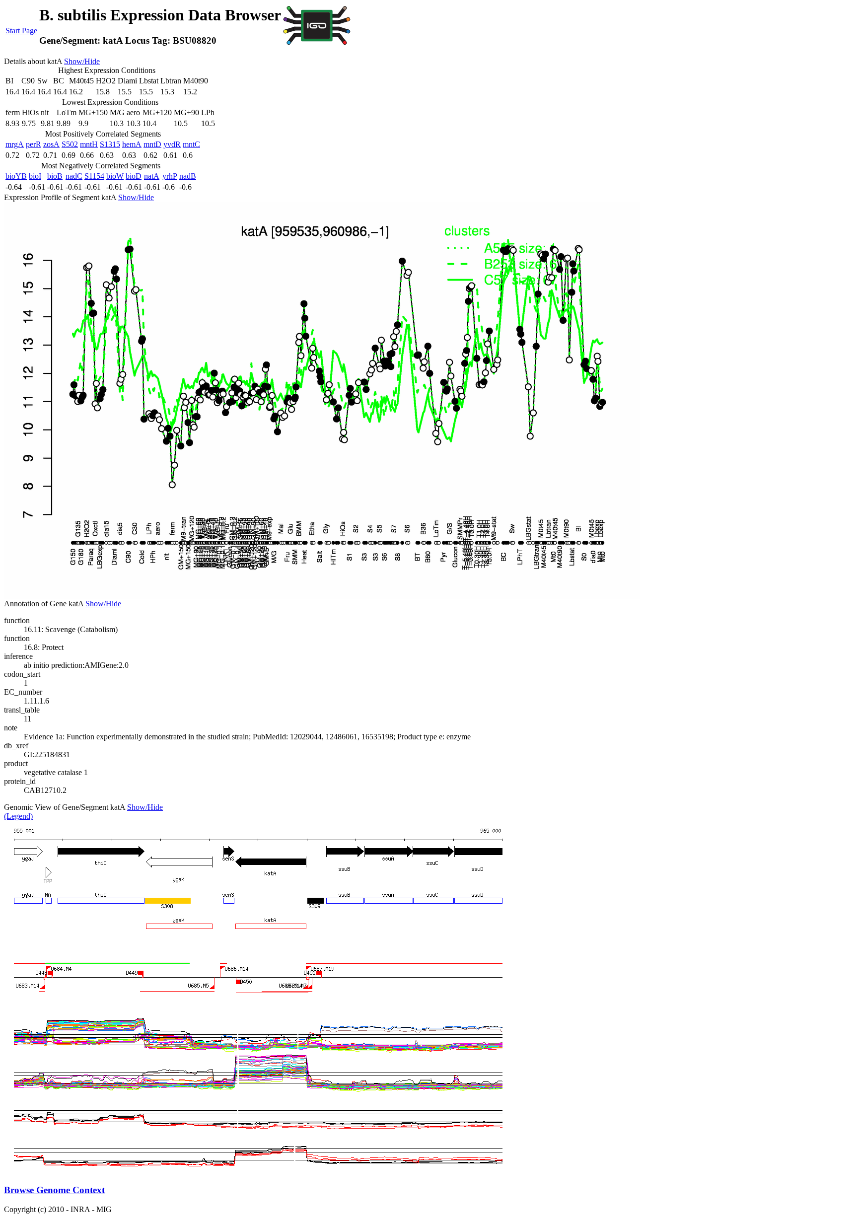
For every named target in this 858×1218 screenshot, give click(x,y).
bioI (35, 176)
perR (33, 144)
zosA (51, 144)
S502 (70, 144)
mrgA (14, 144)
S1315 (110, 144)
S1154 (94, 176)
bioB (55, 176)
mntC (191, 144)
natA (151, 176)
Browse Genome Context (54, 1190)
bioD (134, 176)
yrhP (169, 176)
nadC (74, 176)
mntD (152, 144)
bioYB (16, 176)
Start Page (21, 30)
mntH (89, 144)
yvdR (172, 144)
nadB (187, 176)
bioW (115, 176)
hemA (132, 144)
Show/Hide (82, 61)
